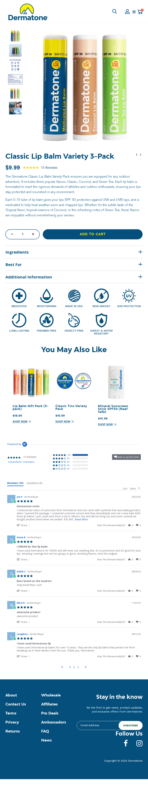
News (46, 740)
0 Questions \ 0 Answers (21, 461)
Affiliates (49, 704)
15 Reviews (49, 167)
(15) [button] (68, 455)
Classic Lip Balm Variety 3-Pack (59, 156)
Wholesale (51, 695)
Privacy (12, 722)
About (11, 695)
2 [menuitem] (74, 667)
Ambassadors (53, 722)
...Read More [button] (80, 519)
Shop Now (20, 421)
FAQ (45, 731)
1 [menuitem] (70, 667)
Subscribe (130, 725)
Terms (10, 713)
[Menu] (134, 12)
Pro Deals (49, 713)
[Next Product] (141, 155)
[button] (126, 457)
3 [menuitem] (78, 667)
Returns (12, 731)
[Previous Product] (137, 155)
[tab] (15, 483)
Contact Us (15, 704)
